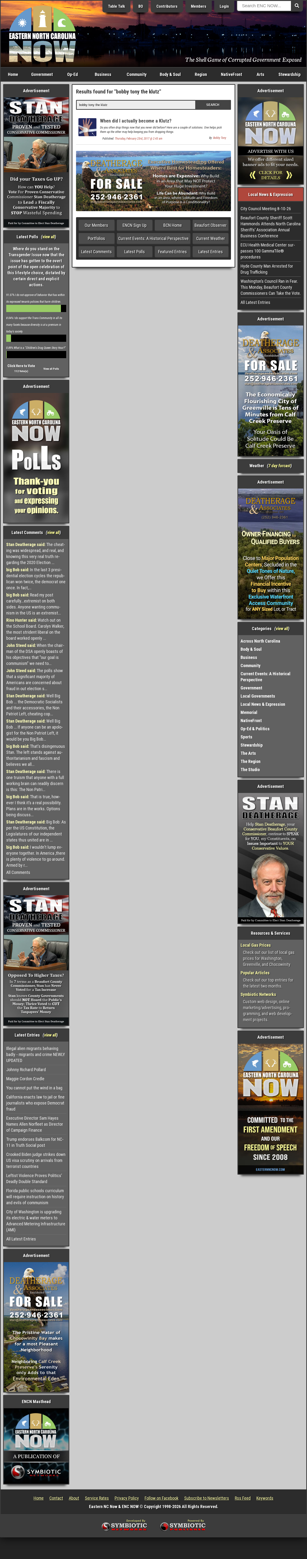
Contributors (166, 6)
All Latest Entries (21, 1238)
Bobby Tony (219, 138)
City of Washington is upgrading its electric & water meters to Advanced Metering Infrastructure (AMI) (35, 1220)
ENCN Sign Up (135, 225)
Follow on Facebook (161, 1498)
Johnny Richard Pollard (26, 1069)
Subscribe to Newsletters (206, 1498)
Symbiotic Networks (258, 994)
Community (137, 74)
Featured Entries (172, 251)
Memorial (249, 712)
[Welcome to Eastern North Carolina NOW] (42, 33)
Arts (260, 74)
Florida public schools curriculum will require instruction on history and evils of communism (35, 1196)
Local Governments (258, 696)
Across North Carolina (260, 641)
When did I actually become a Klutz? (135, 121)
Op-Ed (72, 74)
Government (42, 74)
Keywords (264, 1498)
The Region (250, 761)
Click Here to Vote (21, 366)
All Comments (18, 872)
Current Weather (210, 238)
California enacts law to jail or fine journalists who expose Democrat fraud (35, 1102)
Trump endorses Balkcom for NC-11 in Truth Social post (35, 1142)
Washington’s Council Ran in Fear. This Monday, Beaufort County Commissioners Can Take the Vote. (271, 287)
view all (48, 236)
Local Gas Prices (256, 945)
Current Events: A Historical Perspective (153, 238)
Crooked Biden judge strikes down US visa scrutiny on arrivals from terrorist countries (35, 1160)
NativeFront (231, 74)
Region (201, 74)
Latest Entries (210, 251)
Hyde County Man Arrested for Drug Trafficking (267, 269)
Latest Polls (134, 251)
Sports (246, 736)
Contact (56, 1498)
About (74, 1498)
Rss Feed (243, 1498)
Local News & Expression (263, 704)
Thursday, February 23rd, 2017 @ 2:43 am (138, 138)
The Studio (250, 769)
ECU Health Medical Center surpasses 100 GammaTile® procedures (268, 250)
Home (13, 74)
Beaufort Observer (211, 225)
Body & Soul (170, 74)
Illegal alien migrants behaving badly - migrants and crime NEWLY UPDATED (35, 1054)
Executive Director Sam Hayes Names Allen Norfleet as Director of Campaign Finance (34, 1124)
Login (224, 6)
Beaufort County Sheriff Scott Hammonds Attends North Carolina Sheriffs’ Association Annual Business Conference (271, 226)
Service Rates (97, 1498)
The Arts (248, 753)
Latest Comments (96, 251)
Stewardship (289, 74)
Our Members (96, 225)
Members (198, 6)
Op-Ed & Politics (255, 728)
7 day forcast (279, 465)
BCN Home (172, 225)
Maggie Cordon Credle (25, 1078)
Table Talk (116, 6)
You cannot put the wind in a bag (34, 1087)
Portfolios (96, 238)
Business (103, 74)
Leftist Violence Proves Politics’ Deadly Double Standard (34, 1178)
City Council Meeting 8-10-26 (266, 208)
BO (140, 6)
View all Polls (51, 368)
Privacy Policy (127, 1498)
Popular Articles (255, 972)
